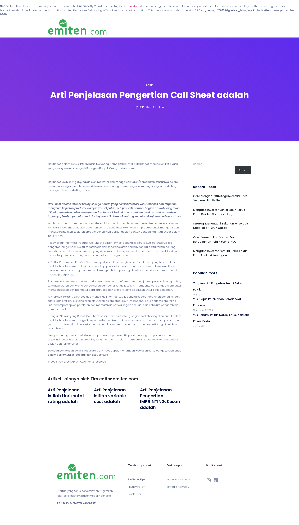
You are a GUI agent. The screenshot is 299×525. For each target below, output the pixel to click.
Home (139, 27)
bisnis (115, 223)
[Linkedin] (216, 480)
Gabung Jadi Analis (179, 479)
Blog (154, 27)
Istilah (149, 85)
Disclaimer (134, 494)
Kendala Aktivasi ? (178, 487)
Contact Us (173, 27)
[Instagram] (208, 480)
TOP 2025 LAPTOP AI (151, 107)
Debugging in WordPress (103, 10)
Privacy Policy (136, 487)
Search (197, 164)
